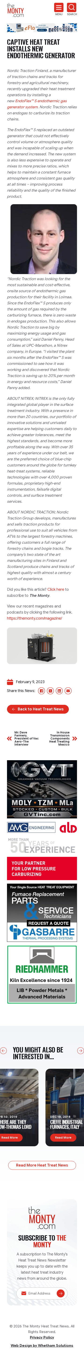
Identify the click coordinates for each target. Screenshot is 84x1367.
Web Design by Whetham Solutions (42, 1345)
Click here (55, 589)
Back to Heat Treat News (41, 709)
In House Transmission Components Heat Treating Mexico (59, 738)
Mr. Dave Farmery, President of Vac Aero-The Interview (26, 738)
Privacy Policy (42, 1337)
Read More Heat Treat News (42, 1165)
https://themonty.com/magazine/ (34, 618)
